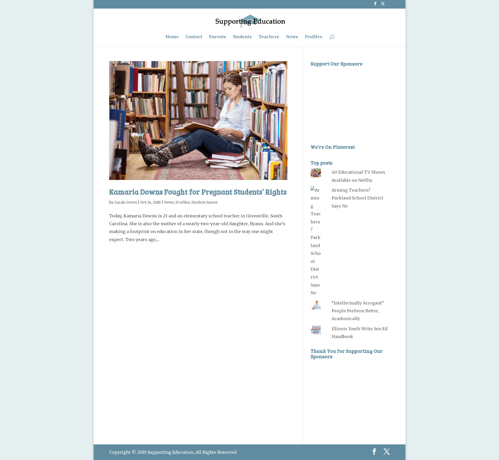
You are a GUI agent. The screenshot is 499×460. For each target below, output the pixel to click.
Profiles (313, 37)
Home (172, 37)
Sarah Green (125, 202)
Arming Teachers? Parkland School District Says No (357, 198)
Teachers (269, 37)
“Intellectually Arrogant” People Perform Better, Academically (358, 310)
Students (242, 37)
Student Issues (204, 202)
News (292, 37)
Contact (194, 37)
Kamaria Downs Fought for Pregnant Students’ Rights (198, 192)
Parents (217, 37)
